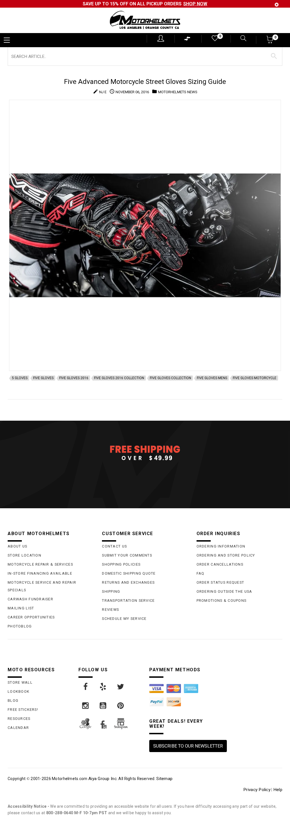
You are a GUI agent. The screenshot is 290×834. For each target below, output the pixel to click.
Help (277, 789)
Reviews (110, 609)
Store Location (24, 555)
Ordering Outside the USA (224, 591)
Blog (13, 700)
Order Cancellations (220, 564)
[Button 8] (274, 56)
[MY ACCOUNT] (160, 38)
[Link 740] (121, 686)
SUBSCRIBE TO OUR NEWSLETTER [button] (188, 746)
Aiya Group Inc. (103, 778)
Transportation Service (128, 600)
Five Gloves (43, 378)
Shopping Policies (121, 564)
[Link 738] (85, 686)
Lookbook (18, 691)
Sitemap (164, 778)
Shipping (111, 591)
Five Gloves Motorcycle (254, 378)
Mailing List (21, 608)
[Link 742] (103, 705)
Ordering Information (221, 546)
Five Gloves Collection (170, 378)
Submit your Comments (127, 555)
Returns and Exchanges (128, 582)
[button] (270, 41)
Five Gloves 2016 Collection (119, 378)
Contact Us (114, 546)
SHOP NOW (195, 3)
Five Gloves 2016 (73, 378)
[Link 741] (85, 705)
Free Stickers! (23, 709)
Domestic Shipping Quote (128, 573)
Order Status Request (220, 582)
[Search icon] (239, 39)
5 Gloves (19, 378)
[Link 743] (121, 705)
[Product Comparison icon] (187, 40)
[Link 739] (103, 686)
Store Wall (20, 682)
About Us (17, 546)
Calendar (18, 728)
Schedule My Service (124, 618)
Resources (19, 718)
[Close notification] (276, 4)
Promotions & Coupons (222, 600)
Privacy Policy (256, 789)
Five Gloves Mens (212, 378)
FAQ (200, 573)
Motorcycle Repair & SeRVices (40, 564)
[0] (214, 39)
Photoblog (20, 626)
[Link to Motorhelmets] (145, 20)
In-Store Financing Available (40, 573)
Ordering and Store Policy (226, 555)
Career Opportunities (31, 617)
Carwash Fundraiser (30, 599)
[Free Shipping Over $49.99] (145, 453)
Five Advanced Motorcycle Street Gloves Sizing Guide (145, 82)
